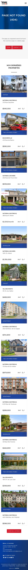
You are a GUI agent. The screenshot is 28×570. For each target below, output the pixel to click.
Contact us (17, 47)
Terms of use (12, 566)
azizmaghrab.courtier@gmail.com (14, 551)
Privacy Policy (5, 566)
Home (8, 47)
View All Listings (14, 531)
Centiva (16, 568)
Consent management (21, 566)
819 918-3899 (8, 549)
